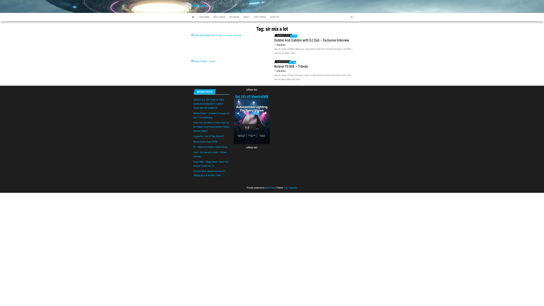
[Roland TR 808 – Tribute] (203, 61)
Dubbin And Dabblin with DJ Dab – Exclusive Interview (311, 40)
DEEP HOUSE (260, 17)
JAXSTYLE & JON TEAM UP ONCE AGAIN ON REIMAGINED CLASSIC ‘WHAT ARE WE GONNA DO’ (208, 103)
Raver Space (198, 5)
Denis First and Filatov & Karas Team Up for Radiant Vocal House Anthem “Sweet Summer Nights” (211, 126)
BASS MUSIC (219, 17)
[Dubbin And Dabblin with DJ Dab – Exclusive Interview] (216, 35)
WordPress (270, 187)
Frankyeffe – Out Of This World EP (208, 136)
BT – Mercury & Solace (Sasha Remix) (210, 147)
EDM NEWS (204, 17)
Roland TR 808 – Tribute (291, 66)
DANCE (246, 17)
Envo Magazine (290, 187)
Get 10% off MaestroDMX (251, 96)
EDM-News (281, 45)
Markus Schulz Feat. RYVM (205, 141)
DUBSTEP (274, 17)
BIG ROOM (234, 17)
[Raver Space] (193, 17)
